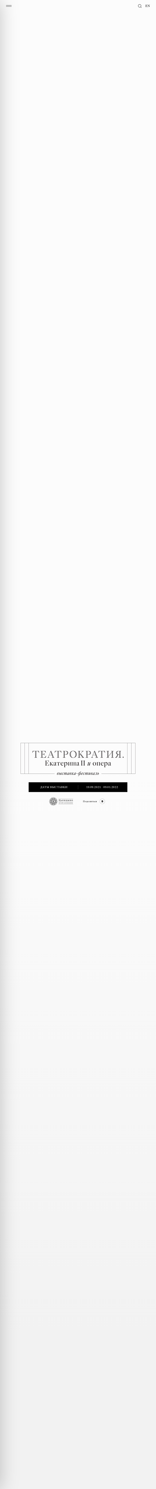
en (147, 6)
